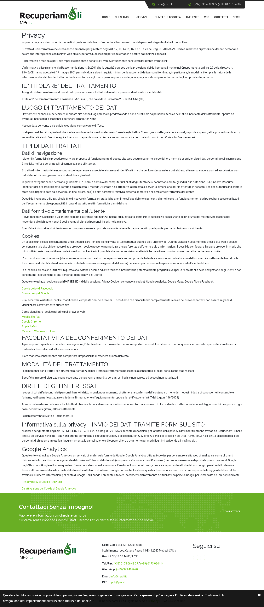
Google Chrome (31, 321)
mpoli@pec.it (117, 582)
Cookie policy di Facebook (37, 288)
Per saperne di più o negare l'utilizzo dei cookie (168, 595)
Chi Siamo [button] (122, 17)
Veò (206, 17)
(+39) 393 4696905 (205, 4)
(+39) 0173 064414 (152, 563)
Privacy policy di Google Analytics (42, 481)
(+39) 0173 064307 (229, 4)
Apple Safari (29, 326)
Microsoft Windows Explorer (39, 331)
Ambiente (192, 17)
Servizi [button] (141, 17)
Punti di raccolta (167, 17)
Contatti (221, 17)
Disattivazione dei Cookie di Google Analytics (49, 488)
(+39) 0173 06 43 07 (126, 563)
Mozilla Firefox (31, 316)
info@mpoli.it (166, 4)
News (236, 17)
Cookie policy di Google (35, 293)
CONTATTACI (231, 511)
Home (106, 17)
